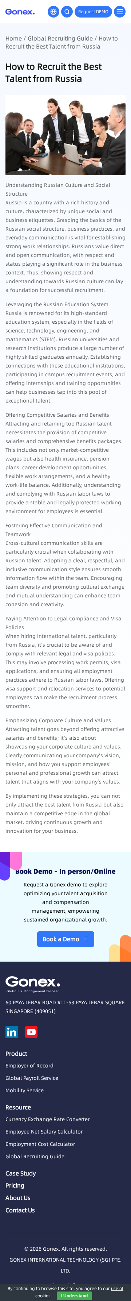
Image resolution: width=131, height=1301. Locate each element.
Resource (18, 1107)
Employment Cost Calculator (40, 1144)
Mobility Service (24, 1090)
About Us (18, 1197)
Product (16, 1054)
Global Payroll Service (31, 1078)
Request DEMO (93, 11)
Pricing (14, 1185)
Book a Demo (61, 939)
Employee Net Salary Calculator (44, 1131)
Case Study (20, 1173)
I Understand (74, 1295)
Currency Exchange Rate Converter (47, 1119)
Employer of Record (29, 1065)
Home (13, 38)
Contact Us (20, 1210)
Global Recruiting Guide (60, 38)
